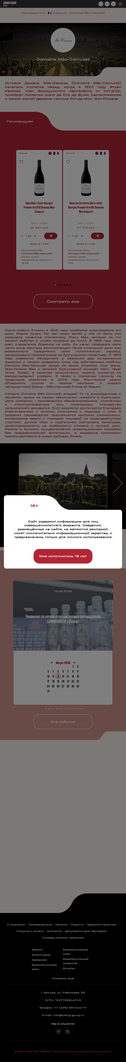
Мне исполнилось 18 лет (63, 556)
